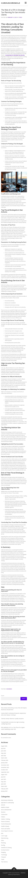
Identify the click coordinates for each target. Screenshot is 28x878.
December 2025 (5, 765)
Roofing (3, 845)
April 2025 (3, 784)
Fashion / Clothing (5, 819)
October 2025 (4, 769)
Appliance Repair (5, 807)
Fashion (3, 817)
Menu (25, 2)
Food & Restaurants (6, 824)
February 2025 (4, 788)
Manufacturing (4, 838)
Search (2, 695)
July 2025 (3, 777)
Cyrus (20, 17)
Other (2, 840)
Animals (3, 805)
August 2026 (4, 746)
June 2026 (3, 751)
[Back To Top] (14, 869)
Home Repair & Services (7, 831)
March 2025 (4, 786)
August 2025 (4, 774)
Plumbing (3, 843)
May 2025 (3, 781)
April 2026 (3, 755)
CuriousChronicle (10, 3)
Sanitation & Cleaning (6, 847)
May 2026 (3, 753)
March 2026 (4, 758)
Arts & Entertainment (6, 809)
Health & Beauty (5, 826)
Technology (4, 854)
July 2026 (3, 748)
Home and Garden (5, 828)
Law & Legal (4, 835)
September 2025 (5, 772)
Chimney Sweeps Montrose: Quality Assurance (12, 718)
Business (9, 689)
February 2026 (4, 760)
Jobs (2, 833)
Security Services (5, 850)
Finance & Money (5, 821)
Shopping (3, 852)
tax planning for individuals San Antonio (15, 55)
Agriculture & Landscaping (7, 802)
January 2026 (4, 762)
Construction (4, 814)
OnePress (23, 872)
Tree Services (4, 862)
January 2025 (4, 791)
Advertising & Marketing (7, 800)
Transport (3, 857)
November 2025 (5, 767)
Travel (2, 859)
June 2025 (3, 779)
